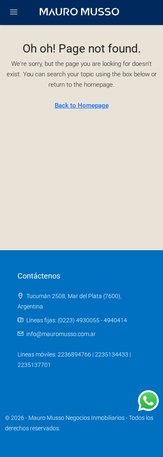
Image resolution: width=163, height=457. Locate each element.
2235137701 (34, 365)
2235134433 (111, 354)
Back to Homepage (82, 105)
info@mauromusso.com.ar (61, 334)
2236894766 (74, 354)
